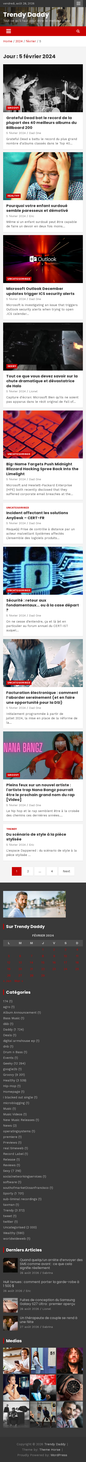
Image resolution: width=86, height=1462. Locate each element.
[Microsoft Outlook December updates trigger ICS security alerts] (43, 259)
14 (31, 962)
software (10, 1182)
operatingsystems (17, 1131)
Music (7, 1109)
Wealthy (9, 1233)
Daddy (8, 1029)
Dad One (35, 133)
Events (8, 1058)
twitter (8, 1222)
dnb (6, 1046)
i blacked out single (18, 1097)
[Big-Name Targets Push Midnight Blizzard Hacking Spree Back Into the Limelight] (43, 434)
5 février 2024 (16, 133)
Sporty (8, 1193)
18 (77, 962)
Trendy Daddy (26, 14)
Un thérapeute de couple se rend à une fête (48, 1319)
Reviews (9, 1165)
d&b (6, 1024)
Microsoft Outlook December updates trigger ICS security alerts (40, 291)
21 (31, 969)
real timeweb (13, 1148)
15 (42, 962)
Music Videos (12, 1114)
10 (65, 956)
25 (77, 969)
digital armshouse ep (19, 1041)
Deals (7, 1035)
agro (6, 1007)
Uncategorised (19, 278)
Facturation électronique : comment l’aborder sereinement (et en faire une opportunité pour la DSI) (42, 697)
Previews (10, 1142)
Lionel (33, 391)
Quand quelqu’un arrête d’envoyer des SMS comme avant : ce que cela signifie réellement (51, 1263)
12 (8, 962)
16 (54, 962)
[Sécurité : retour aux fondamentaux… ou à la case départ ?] (43, 571)
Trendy (11, 829)
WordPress (59, 1455)
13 (20, 962)
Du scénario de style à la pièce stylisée (36, 837)
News (7, 1125)
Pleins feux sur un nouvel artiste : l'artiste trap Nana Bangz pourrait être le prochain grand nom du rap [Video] (40, 792)
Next (66, 871)
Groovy (13, 107)
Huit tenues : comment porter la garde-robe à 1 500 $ (41, 1283)
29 (43, 975)
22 (43, 969)
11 (77, 956)
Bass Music (11, 1018)
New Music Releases (19, 1120)
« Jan (7, 981)
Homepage (11, 1092)
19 (8, 969)
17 (65, 962)
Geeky (12, 366)
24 (65, 969)
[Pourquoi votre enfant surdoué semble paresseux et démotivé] (43, 176)
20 (20, 969)
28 (31, 975)
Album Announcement (20, 1012)
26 (9, 975)
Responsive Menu (78, 3)
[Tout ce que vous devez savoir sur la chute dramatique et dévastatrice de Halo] (43, 346)
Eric (31, 216)
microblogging (14, 1103)
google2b (10, 1069)
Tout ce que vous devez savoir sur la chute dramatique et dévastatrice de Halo (42, 381)
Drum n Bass (13, 1052)
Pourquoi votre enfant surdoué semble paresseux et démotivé (37, 208)
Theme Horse (49, 1450)
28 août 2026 (29, 1272)
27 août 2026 (29, 1326)
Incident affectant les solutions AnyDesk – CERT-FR (37, 515)
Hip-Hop (9, 1086)
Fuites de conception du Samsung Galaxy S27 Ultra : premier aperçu (47, 1301)
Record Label (13, 1154)
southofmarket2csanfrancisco (26, 1188)
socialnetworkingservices (22, 1176)
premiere (10, 1137)
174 (5, 1001)
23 (54, 969)
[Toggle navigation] (8, 31)
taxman (9, 1205)
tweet (7, 1216)
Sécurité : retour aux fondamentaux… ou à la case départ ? (42, 605)
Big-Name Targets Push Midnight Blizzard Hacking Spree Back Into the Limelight (42, 468)
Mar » (18, 981)
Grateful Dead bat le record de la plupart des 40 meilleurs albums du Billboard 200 (41, 122)
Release (9, 1159)
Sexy (6, 1171)
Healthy (13, 195)
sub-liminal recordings (20, 1199)
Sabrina (47, 1272)
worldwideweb (14, 1239)
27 (20, 975)
